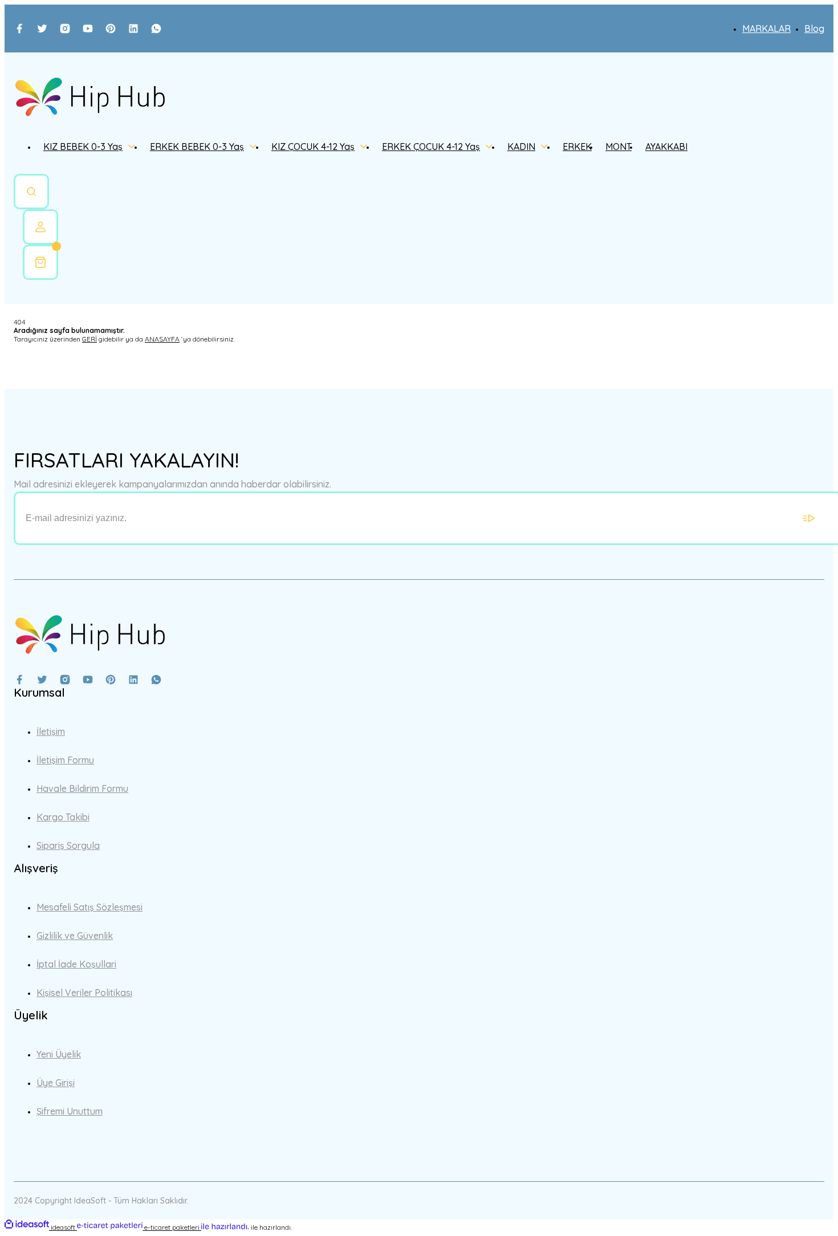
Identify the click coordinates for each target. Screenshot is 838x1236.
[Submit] (808, 518)
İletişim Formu (65, 760)
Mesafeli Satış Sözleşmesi (89, 907)
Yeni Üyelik (58, 1054)
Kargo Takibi (63, 817)
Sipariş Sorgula (68, 845)
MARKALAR (766, 28)
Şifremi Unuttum (69, 1111)
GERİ (89, 339)
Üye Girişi (55, 1082)
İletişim (50, 731)
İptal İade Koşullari (76, 964)
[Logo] (90, 97)
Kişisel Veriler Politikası (84, 992)
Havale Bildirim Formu (82, 788)
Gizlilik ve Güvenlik (74, 935)
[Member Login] (40, 227)
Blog (814, 28)
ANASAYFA (162, 339)
